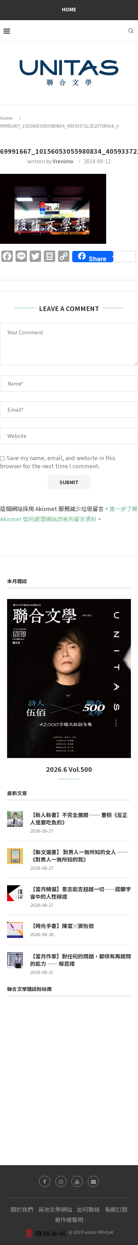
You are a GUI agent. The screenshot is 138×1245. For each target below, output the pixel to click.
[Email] (93, 1181)
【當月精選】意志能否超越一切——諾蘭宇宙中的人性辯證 (80, 892)
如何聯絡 (88, 1209)
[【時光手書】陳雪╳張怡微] (15, 930)
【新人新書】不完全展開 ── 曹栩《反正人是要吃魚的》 (79, 818)
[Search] (130, 30)
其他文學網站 (55, 1209)
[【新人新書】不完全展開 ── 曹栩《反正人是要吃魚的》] (15, 819)
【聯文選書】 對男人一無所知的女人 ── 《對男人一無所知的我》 (79, 855)
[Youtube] (77, 1181)
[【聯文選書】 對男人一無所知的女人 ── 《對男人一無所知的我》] (15, 856)
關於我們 (22, 1209)
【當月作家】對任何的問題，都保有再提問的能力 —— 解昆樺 (80, 959)
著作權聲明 (69, 1219)
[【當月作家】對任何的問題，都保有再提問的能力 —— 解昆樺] (15, 960)
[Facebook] (44, 1181)
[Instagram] (61, 1181)
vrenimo (63, 161)
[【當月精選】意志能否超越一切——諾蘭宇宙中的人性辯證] (15, 893)
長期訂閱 (116, 1209)
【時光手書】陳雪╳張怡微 (62, 925)
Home (69, 9)
